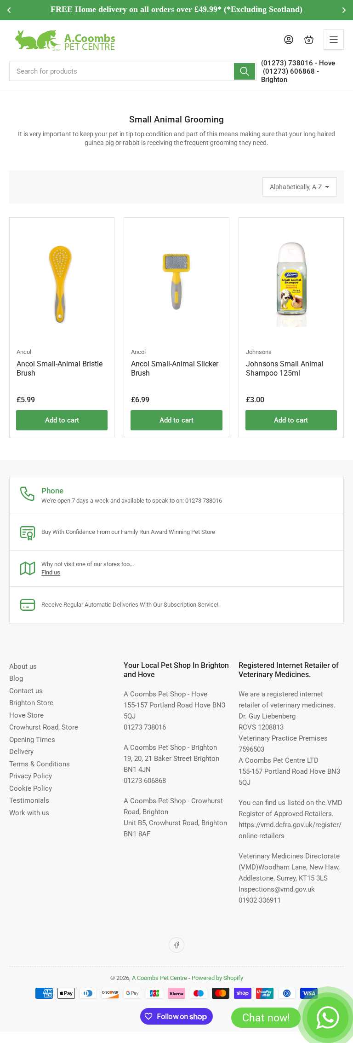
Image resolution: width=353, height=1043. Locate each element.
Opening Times (32, 740)
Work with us (29, 813)
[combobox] (132, 71)
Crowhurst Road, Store (43, 727)
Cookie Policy (30, 788)
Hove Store (26, 715)
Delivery (21, 751)
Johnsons (259, 351)
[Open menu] (334, 39)
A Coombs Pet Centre (159, 977)
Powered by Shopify (217, 977)
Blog (16, 678)
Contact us (26, 691)
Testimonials (29, 800)
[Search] (244, 71)
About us (23, 666)
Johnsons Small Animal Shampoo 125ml (285, 368)
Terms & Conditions (39, 764)
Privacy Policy (30, 776)
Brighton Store (31, 703)
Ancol (24, 351)
